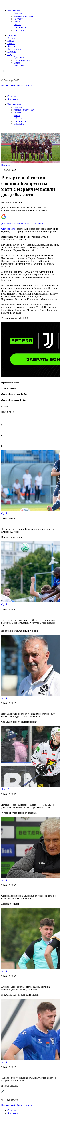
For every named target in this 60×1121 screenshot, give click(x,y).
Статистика (20, 27)
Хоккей (11, 40)
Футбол (11, 38)
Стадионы (19, 30)
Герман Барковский (10, 382)
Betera (17, 62)
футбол (4, 406)
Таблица (18, 24)
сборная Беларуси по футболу (14, 394)
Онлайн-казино (22, 60)
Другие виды (14, 49)
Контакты (12, 99)
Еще (9, 54)
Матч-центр (20, 65)
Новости (18, 13)
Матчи (17, 21)
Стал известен (8, 228)
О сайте (11, 96)
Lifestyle (11, 51)
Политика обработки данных (16, 85)
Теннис (11, 43)
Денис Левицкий (8, 388)
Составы (18, 19)
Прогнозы (19, 57)
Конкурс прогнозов (24, 16)
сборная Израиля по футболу (14, 400)
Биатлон (11, 46)
